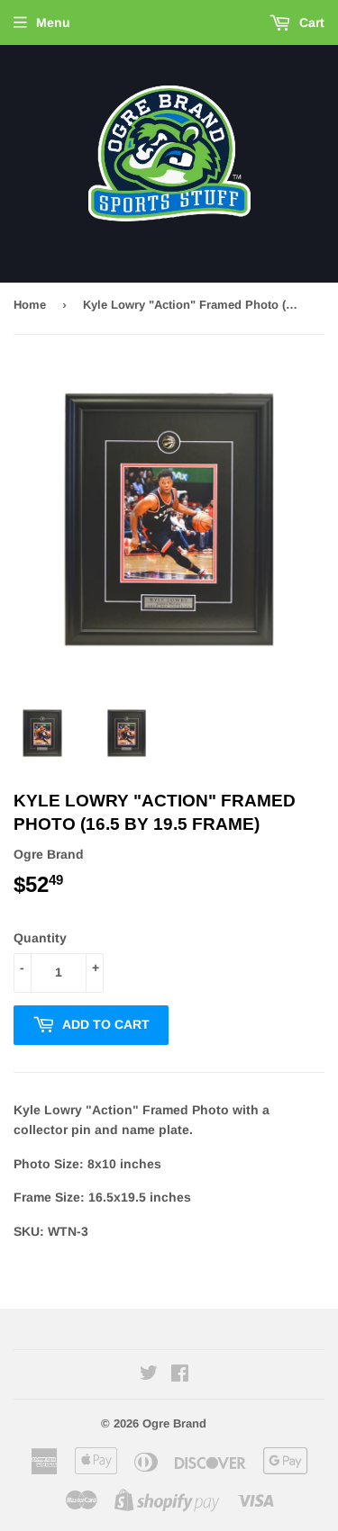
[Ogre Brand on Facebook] (179, 1375)
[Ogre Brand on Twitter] (149, 1375)
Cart (310, 22)
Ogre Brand (174, 1423)
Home (30, 304)
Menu (53, 22)
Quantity (40, 938)
